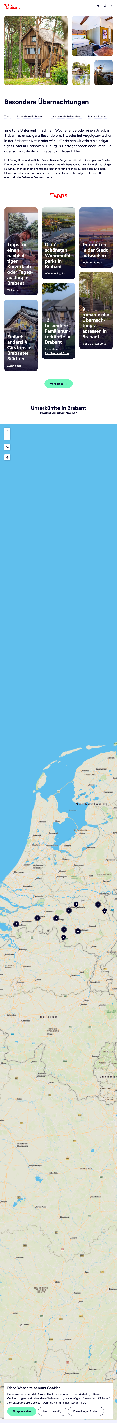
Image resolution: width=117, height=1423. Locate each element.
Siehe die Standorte (94, 343)
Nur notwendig (52, 1411)
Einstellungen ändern (86, 1411)
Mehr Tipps (56, 383)
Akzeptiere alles (21, 1411)
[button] (64, 939)
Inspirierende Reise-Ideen (66, 116)
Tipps (7, 116)
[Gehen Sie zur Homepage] (13, 6)
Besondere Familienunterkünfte (57, 351)
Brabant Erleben (97, 116)
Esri (14, 1418)
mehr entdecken (92, 262)
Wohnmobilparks (55, 273)
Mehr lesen (14, 365)
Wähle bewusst (16, 290)
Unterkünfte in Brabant (30, 116)
